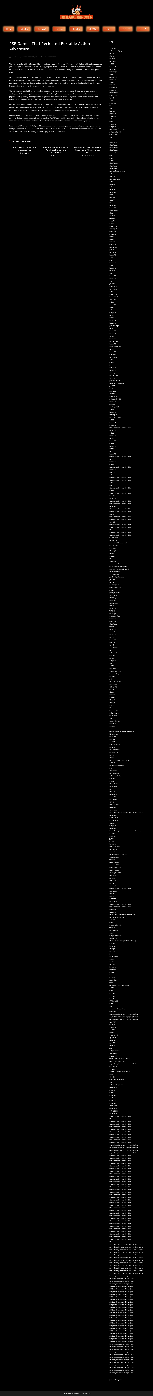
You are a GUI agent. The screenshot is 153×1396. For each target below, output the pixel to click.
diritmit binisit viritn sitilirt (118, 1061)
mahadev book (114, 750)
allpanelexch (113, 752)
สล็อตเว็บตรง (113, 93)
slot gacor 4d (113, 135)
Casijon (111, 140)
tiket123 (112, 792)
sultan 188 (112, 116)
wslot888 (112, 860)
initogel (111, 53)
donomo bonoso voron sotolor (119, 1072)
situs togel (112, 48)
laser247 (112, 739)
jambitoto (112, 951)
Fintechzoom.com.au (116, 347)
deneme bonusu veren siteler (119, 985)
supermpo (112, 726)
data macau (113, 1066)
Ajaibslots (112, 1038)
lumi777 (112, 964)
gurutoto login (114, 326)
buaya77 (112, 553)
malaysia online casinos (117, 1009)
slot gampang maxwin (116, 1080)
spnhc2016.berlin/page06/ (118, 566)
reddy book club (114, 744)
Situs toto (112, 635)
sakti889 (112, 742)
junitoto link (113, 540)
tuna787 (112, 223)
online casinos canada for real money (121, 731)
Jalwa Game (113, 684)
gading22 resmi (114, 593)
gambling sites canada (116, 765)
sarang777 (112, 797)
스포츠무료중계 (114, 648)
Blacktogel (112, 551)
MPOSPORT (113, 881)
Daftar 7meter (114, 713)
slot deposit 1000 (115, 399)
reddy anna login (115, 776)
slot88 (111, 74)
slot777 (111, 137)
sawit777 (112, 1030)
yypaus (111, 839)
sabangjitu (112, 977)
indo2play (112, 844)
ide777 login (113, 598)
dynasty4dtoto (114, 886)
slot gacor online (114, 1051)
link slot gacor (114, 95)
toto (110, 106)
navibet (111, 388)
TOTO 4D (112, 611)
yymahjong (113, 786)
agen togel (112, 912)
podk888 (112, 250)
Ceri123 (111, 328)
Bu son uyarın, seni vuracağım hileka (121, 1276)
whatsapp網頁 (114, 407)
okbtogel (112, 703)
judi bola (112, 284)
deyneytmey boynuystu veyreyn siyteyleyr (123, 1014)
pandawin (112, 724)
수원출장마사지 (114, 771)
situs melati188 (114, 574)
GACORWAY (113, 354)
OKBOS (111, 962)
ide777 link (112, 252)
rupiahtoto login (114, 721)
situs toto (112, 103)
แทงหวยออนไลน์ (114, 616)
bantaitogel (113, 61)
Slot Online (113, 1114)
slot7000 (112, 763)
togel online (113, 368)
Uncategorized (50, 57)
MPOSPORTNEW (115, 847)
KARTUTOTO (113, 818)
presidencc (113, 807)
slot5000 (112, 1090)
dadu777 (112, 200)
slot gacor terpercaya (116, 1085)
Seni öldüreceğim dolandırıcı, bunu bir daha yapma (126, 812)
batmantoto (113, 930)
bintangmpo (113, 734)
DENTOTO (112, 899)
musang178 (113, 226)
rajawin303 (113, 891)
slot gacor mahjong (115, 51)
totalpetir (112, 836)
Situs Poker (113, 716)
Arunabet (112, 1040)
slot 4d (111, 119)
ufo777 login (113, 784)
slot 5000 (112, 642)
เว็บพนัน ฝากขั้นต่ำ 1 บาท (117, 129)
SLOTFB (112, 747)
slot (110, 108)
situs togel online (115, 873)
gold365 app (113, 386)
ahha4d (111, 758)
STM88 (111, 409)
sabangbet (112, 980)
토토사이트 (113, 1053)
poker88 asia (113, 603)
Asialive (111, 1048)
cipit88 (111, 64)
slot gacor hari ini (115, 132)
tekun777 (112, 1022)
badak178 (112, 66)
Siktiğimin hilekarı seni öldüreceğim (121, 1286)
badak (111, 449)
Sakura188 (112, 970)
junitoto (112, 580)
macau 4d (112, 601)
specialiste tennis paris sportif (119, 569)
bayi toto (112, 111)
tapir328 (112, 472)
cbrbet (111, 841)
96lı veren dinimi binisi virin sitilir (120, 428)
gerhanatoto (113, 545)
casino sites (113, 810)
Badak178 (112, 318)
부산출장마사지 (114, 773)
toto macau (113, 289)
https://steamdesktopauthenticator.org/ (122, 941)
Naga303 (112, 697)
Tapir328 (112, 176)
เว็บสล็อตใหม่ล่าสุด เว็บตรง (117, 171)
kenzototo (112, 695)
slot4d (111, 82)
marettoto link (114, 564)
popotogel (112, 90)
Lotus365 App (114, 805)
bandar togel (113, 341)
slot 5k (111, 590)
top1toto (112, 705)
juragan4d (112, 323)
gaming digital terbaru (116, 577)
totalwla (112, 833)
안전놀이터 (113, 687)
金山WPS (112, 394)
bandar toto (113, 582)
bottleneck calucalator (116, 383)
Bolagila (112, 1045)
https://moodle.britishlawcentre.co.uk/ (122, 915)
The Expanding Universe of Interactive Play (24, 148)
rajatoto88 (112, 669)
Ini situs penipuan (115, 417)
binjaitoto (112, 708)
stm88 (111, 606)
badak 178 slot (114, 297)
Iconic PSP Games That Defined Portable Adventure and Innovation (56, 150)
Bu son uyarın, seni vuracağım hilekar (121, 1344)
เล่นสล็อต (112, 237)
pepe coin (112, 556)
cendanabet (113, 1095)
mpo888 (112, 894)
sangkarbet (113, 77)
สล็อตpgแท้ (113, 142)
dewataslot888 (114, 857)
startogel (112, 878)
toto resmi (112, 548)
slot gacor (98, 67)
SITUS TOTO (113, 595)
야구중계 (112, 802)
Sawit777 (112, 1043)
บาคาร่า (111, 627)
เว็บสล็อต (112, 85)
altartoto (112, 56)
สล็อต (111, 100)
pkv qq (111, 692)
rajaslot (111, 1074)
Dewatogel (112, 1056)
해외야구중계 (113, 538)
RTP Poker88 (113, 1001)
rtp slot (111, 998)
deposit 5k (112, 153)
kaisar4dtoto (113, 883)
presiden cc (113, 794)
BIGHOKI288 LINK (115, 682)
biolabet (112, 700)
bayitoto (112, 59)
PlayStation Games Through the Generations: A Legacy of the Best (87, 150)
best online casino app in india (119, 760)
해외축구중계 (113, 1111)
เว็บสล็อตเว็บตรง (114, 179)
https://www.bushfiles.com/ (118, 854)
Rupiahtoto (113, 875)
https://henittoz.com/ (116, 917)
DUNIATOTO (113, 820)
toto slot (112, 98)
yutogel (111, 689)
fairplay (111, 755)
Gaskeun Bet (113, 1035)
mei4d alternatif (114, 572)
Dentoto (112, 896)
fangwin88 (112, 69)
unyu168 (112, 933)
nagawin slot (113, 957)
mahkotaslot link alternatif (118, 543)
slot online (112, 1011)
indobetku (112, 852)
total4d (111, 781)
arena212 (112, 299)
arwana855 (113, 169)
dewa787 (112, 216)
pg (110, 789)
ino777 (111, 559)
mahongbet (113, 87)
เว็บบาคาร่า (113, 247)
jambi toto (112, 946)
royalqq (112, 778)
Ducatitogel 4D (114, 585)
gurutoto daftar (114, 381)
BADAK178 (112, 184)
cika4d (111, 972)
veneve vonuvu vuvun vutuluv (119, 1059)
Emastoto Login (114, 674)
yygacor (112, 823)
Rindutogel (113, 849)
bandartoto (113, 799)
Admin (15, 57)
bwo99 (111, 637)
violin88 (112, 1077)
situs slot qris (113, 710)
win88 (111, 983)
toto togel (112, 975)
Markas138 (113, 938)
